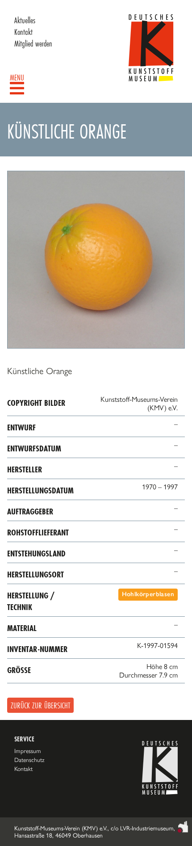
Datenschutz (29, 759)
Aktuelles (24, 20)
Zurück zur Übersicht (40, 705)
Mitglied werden (33, 43)
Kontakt (23, 32)
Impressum (27, 750)
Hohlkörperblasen (148, 594)
